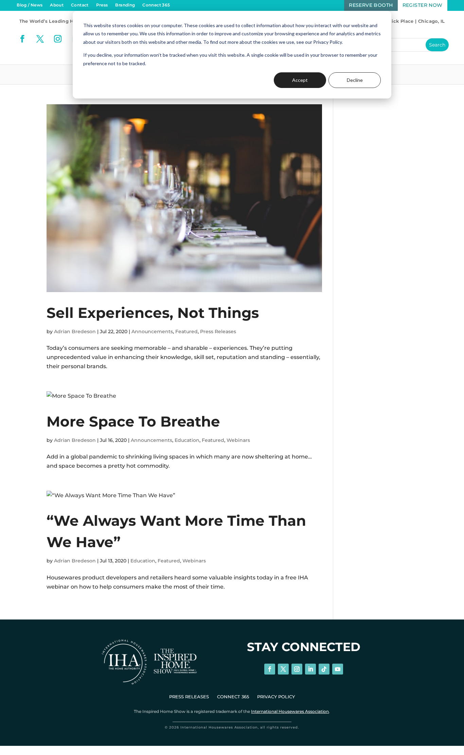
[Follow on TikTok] (324, 669)
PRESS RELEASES (189, 696)
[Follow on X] (40, 38)
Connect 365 (156, 5)
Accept (300, 80)
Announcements (152, 331)
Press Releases (218, 331)
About (57, 5)
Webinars (238, 440)
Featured (186, 331)
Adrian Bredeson (75, 331)
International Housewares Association (290, 711)
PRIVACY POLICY (276, 696)
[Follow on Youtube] (337, 669)
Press (102, 5)
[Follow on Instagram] (57, 38)
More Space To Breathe (133, 421)
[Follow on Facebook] (22, 38)
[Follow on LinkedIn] (310, 669)
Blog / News (29, 5)
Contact (80, 5)
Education (187, 440)
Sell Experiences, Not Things (153, 313)
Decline (355, 80)
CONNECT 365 (233, 696)
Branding (125, 5)
